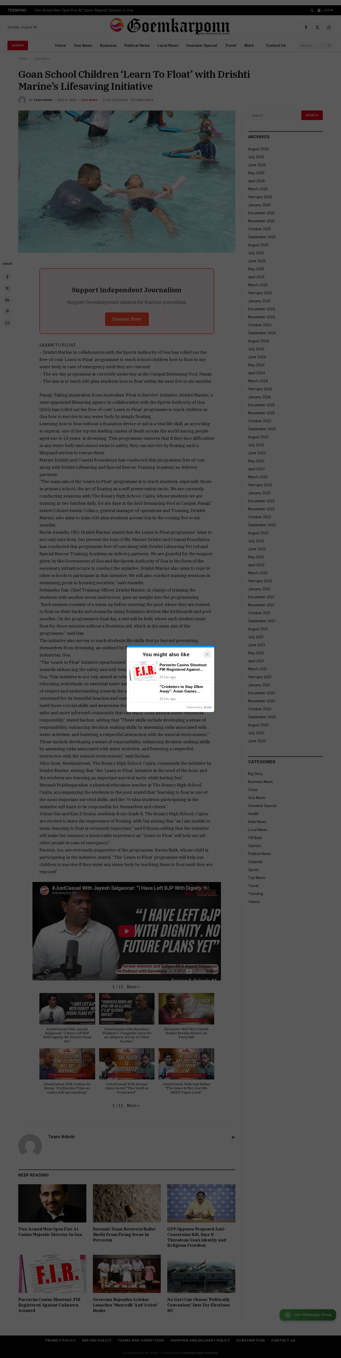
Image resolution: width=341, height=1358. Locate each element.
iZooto (208, 707)
